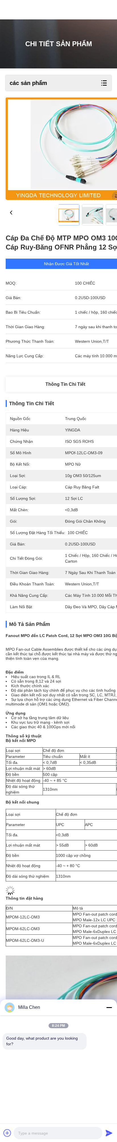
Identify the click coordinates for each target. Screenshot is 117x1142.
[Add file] (7, 1133)
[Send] (109, 1133)
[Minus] (109, 1007)
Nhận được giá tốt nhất (66, 263)
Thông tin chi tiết (65, 384)
